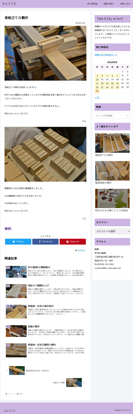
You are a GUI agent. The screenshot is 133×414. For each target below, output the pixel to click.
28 (117, 87)
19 (107, 83)
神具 (9, 228)
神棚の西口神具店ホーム (106, 55)
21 (117, 83)
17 (97, 83)
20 (112, 83)
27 (112, 87)
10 (97, 80)
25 (102, 87)
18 (102, 83)
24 (97, 87)
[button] (127, 115)
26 (107, 87)
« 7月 (97, 98)
